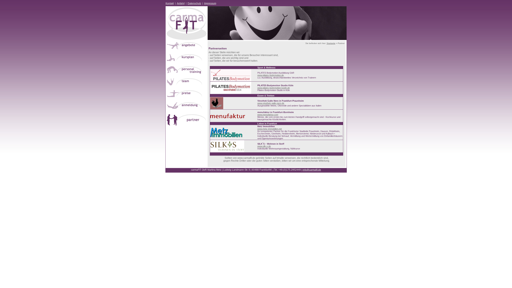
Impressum (210, 3)
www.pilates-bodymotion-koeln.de (273, 88)
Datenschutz (194, 3)
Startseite (331, 43)
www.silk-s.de (264, 146)
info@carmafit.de (312, 169)
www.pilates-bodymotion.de (270, 75)
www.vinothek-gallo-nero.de (270, 103)
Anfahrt (181, 3)
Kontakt (170, 3)
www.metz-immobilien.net (269, 129)
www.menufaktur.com (267, 114)
